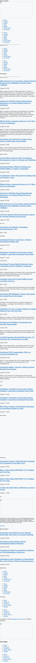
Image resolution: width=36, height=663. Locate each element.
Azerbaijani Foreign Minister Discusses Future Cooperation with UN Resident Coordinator (16, 265)
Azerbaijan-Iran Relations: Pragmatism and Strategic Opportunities (16, 323)
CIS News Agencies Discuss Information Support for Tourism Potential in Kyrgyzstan (17, 215)
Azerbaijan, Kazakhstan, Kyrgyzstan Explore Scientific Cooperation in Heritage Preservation (17, 253)
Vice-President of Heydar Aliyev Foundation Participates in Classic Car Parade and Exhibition (18, 159)
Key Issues (6, 29)
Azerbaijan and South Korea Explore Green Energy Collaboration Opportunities (16, 140)
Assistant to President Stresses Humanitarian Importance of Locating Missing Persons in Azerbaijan (16, 103)
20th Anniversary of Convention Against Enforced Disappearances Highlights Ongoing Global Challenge (18, 83)
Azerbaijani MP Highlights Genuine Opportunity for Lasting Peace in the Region (17, 295)
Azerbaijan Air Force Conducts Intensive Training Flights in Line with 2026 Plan (18, 310)
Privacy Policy (7, 605)
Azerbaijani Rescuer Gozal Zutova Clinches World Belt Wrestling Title (15, 241)
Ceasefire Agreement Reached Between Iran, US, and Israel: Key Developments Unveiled (17, 338)
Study (5, 25)
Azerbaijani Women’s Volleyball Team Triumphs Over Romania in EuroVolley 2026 (17, 462)
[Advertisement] (18, 436)
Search (2, 45)
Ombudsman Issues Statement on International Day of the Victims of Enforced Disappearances (17, 560)
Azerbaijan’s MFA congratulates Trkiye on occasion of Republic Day (15, 353)
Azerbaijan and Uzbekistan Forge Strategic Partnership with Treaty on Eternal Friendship (16, 534)
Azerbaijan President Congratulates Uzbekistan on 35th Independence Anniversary (17, 551)
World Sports (7, 28)
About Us (6, 602)
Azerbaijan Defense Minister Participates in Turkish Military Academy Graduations (15, 168)
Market (5, 23)
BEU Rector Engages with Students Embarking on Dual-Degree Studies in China (17, 407)
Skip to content (4, 1)
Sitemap (5, 606)
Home (5, 20)
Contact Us (6, 603)
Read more (2, 525)
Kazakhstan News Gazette (17, 619)
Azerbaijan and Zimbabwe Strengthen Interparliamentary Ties (14, 228)
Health (5, 26)
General (5, 21)
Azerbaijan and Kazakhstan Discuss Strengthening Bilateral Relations (13, 542)
